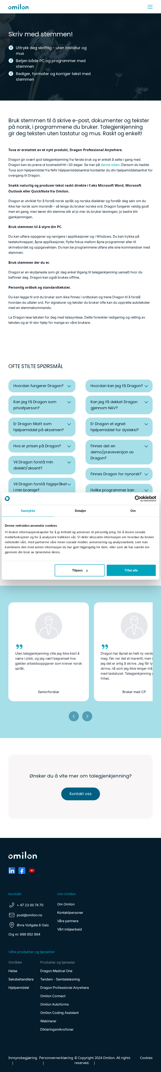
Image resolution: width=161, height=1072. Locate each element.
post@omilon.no (29, 915)
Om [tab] (133, 510)
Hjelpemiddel (18, 987)
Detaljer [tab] (80, 510)
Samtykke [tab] (28, 510)
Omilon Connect (52, 996)
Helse (12, 971)
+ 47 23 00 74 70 (30, 905)
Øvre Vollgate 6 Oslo (33, 925)
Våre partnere (67, 921)
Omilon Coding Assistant (59, 1013)
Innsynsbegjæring (22, 1057)
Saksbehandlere (21, 979)
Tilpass (77, 570)
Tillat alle (131, 570)
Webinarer (48, 1021)
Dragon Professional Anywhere (64, 987)
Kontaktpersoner (70, 912)
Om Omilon (66, 904)
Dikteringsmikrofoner (57, 1029)
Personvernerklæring (56, 1057)
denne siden (110, 165)
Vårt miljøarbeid (69, 929)
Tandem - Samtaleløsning (60, 979)
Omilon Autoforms (54, 1004)
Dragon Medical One (56, 971)
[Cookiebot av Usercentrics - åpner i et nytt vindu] (137, 498)
